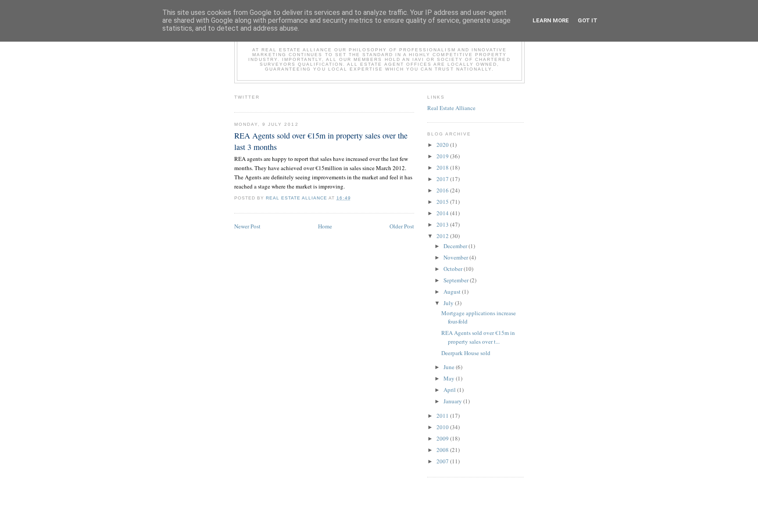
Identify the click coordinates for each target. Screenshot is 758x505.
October (453, 269)
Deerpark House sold (465, 353)
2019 (443, 156)
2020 (443, 145)
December (455, 246)
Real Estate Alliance (451, 108)
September (456, 280)
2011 (443, 416)
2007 (443, 461)
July (449, 303)
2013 (443, 224)
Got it (587, 20)
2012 (443, 236)
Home (325, 226)
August (452, 291)
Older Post (402, 226)
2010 (443, 427)
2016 (443, 190)
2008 (443, 450)
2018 (443, 167)
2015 (443, 202)
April (450, 390)
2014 (443, 213)
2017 (443, 179)
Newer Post (247, 226)
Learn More (551, 20)
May (449, 378)
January (453, 401)
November (456, 257)
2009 (443, 438)
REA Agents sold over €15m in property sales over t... (478, 337)
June (449, 367)
